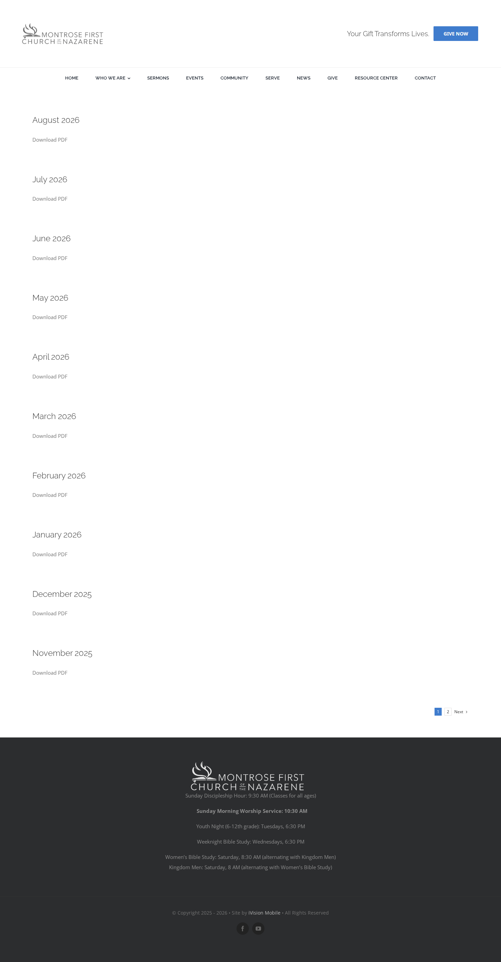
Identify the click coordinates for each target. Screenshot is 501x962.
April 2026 (50, 357)
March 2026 (54, 416)
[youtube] (258, 928)
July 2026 (49, 179)
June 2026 (51, 238)
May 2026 (50, 298)
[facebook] (243, 928)
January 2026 (56, 535)
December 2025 (62, 594)
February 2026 (59, 475)
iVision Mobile (264, 912)
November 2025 (62, 653)
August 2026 (55, 120)
